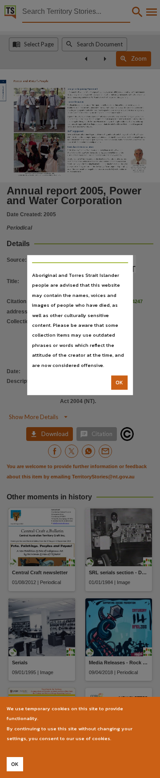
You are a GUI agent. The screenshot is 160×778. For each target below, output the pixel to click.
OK (119, 383)
